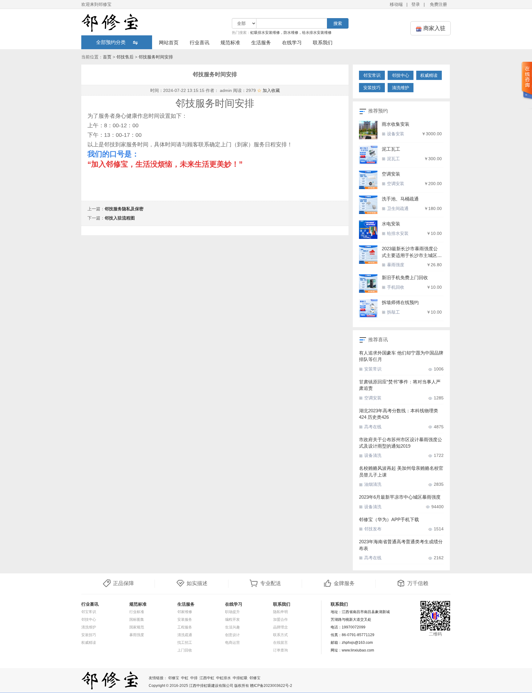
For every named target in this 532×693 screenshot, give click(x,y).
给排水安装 (397, 233)
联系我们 (322, 42)
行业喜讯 (199, 42)
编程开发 (232, 619)
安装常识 (372, 368)
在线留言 (280, 642)
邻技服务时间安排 (156, 56)
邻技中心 (400, 75)
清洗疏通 (184, 635)
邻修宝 (173, 678)
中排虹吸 (240, 678)
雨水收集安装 (395, 124)
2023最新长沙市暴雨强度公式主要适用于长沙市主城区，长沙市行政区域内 (412, 252)
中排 (194, 678)
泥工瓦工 (391, 149)
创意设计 (232, 635)
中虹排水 (223, 678)
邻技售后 (125, 56)
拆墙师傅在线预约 (400, 302)
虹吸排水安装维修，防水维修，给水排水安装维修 (291, 32)
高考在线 (372, 426)
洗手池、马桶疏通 (400, 198)
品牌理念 (280, 627)
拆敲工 (393, 312)
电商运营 (232, 642)
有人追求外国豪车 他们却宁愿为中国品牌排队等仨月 (401, 356)
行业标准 (136, 612)
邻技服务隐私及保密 (124, 208)
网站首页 (169, 42)
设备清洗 (372, 455)
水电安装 (391, 223)
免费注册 (438, 4)
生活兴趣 (232, 627)
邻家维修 (184, 612)
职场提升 (232, 612)
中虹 (184, 678)
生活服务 (261, 42)
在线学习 (292, 42)
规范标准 (230, 42)
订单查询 (280, 650)
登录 (415, 4)
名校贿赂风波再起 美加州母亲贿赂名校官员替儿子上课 (401, 471)
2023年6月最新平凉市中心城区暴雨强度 (400, 497)
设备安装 (395, 133)
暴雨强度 (395, 264)
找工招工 (184, 642)
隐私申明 (280, 612)
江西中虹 (207, 678)
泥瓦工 (393, 158)
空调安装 (391, 173)
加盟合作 (280, 619)
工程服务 (184, 627)
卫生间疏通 (397, 208)
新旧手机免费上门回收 (405, 277)
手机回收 (395, 287)
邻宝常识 (372, 75)
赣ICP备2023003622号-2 (271, 685)
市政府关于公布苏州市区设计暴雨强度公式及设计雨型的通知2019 (400, 443)
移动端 (396, 4)
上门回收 (184, 650)
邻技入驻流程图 (120, 218)
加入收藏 (268, 90)
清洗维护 (400, 87)
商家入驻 (433, 28)
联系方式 (280, 635)
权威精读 (428, 75)
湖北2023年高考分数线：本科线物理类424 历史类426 (398, 414)
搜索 (337, 23)
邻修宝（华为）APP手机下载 (389, 519)
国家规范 (136, 627)
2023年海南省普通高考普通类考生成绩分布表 (401, 545)
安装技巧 (372, 87)
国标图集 (136, 619)
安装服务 (184, 619)
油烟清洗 (372, 484)
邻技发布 (372, 528)
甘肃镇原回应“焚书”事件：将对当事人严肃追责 (400, 385)
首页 (107, 56)
